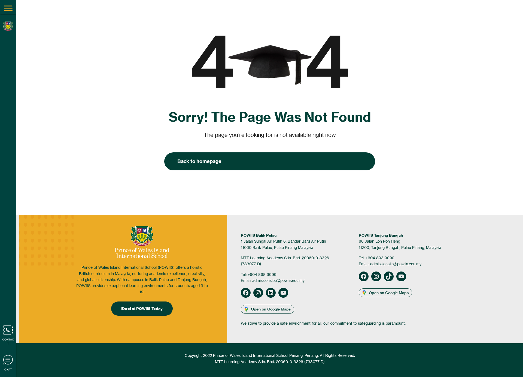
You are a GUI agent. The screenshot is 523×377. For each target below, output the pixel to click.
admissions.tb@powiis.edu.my (395, 263)
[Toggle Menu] (8, 8)
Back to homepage (199, 161)
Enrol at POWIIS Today (142, 308)
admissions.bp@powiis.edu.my (278, 280)
